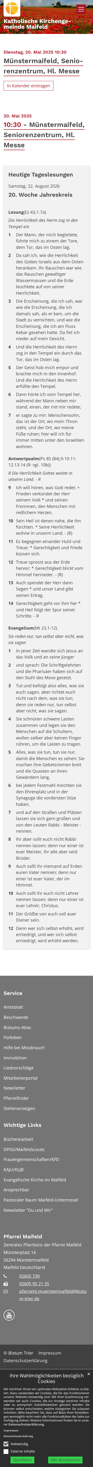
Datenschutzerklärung (26, 1424)
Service (13, 993)
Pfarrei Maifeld (23, 1237)
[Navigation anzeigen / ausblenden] (81, 9)
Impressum (11, 1430)
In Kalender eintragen (28, 85)
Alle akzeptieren (65, 1459)
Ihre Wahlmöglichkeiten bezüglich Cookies (47, 1378)
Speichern (22, 1459)
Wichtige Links (22, 1125)
